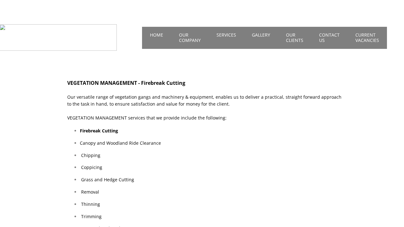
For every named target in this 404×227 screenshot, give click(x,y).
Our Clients (294, 37)
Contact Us (329, 37)
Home (156, 35)
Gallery (261, 35)
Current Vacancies (367, 37)
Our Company (190, 37)
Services (226, 35)
